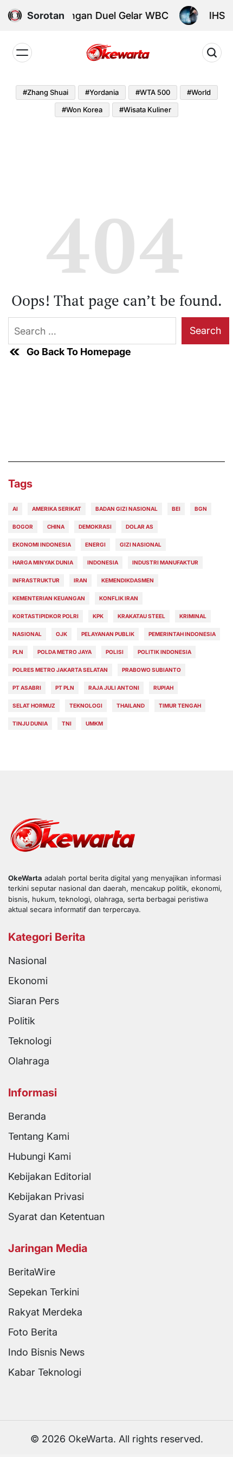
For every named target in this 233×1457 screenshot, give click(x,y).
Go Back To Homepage (79, 351)
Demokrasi (95, 526)
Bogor (22, 526)
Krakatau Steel (141, 616)
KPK (98, 616)
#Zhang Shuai (45, 92)
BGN (201, 508)
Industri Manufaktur (165, 562)
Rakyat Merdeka (45, 1312)
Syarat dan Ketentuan (56, 1216)
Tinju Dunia (30, 723)
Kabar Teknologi (44, 1372)
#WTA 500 (152, 92)
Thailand (130, 705)
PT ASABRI (26, 687)
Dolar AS (139, 526)
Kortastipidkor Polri (45, 616)
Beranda (27, 1116)
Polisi (115, 652)
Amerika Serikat (56, 508)
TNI (67, 723)
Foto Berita (32, 1332)
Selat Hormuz (33, 705)
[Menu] (22, 52)
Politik (21, 1020)
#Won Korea (82, 109)
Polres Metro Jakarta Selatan (60, 669)
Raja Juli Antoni (113, 687)
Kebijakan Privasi (46, 1196)
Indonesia (102, 562)
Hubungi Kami (39, 1156)
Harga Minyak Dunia (42, 562)
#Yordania (102, 92)
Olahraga (28, 1061)
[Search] (212, 52)
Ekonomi (28, 980)
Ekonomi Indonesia (41, 544)
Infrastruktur (36, 580)
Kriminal (192, 616)
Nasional (27, 634)
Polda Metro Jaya (64, 652)
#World (199, 92)
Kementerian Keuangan (48, 598)
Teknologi (85, 705)
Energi (95, 544)
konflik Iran (118, 598)
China (55, 526)
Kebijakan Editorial (49, 1176)
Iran (80, 580)
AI (15, 508)
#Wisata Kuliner (145, 109)
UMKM (94, 723)
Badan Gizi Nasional (126, 508)
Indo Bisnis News (46, 1352)
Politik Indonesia (164, 652)
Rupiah (163, 687)
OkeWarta (90, 1439)
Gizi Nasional (140, 544)
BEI (176, 508)
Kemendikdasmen (127, 580)
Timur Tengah (180, 705)
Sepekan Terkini (43, 1292)
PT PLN (64, 687)
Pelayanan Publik (107, 634)
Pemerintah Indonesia (182, 634)
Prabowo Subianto (151, 669)
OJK (61, 634)
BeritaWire (31, 1272)
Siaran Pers (33, 1000)
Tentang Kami (38, 1136)
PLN (17, 652)
